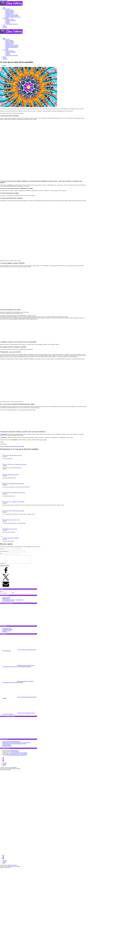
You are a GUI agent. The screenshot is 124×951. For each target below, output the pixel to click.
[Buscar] (13, 593)
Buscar (1, 591)
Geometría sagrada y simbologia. (12, 15)
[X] (6, 580)
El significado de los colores (8, 601)
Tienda (4, 25)
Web (1, 553)
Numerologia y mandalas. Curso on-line (18, 755)
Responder (5, 456)
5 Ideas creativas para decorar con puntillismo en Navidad (14, 743)
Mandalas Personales (9, 19)
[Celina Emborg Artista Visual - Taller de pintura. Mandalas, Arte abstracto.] (11, 5)
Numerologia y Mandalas (10, 20)
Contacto (5, 26)
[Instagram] (3, 759)
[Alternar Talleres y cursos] (22, 39)
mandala (5, 446)
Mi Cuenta (5, 27)
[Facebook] (6, 573)
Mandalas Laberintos (7, 630)
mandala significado (11, 446)
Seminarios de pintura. (10, 12)
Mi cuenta (5, 762)
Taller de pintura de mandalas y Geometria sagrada (13, 599)
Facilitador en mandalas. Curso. (11, 14)
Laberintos (7, 21)
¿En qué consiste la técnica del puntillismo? (11, 741)
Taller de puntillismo (9, 11)
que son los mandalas (20, 446)
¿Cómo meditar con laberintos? (11, 24)
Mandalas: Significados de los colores (13, 17)
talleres (45, 439)
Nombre (2, 548)
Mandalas (5, 65)
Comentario (3, 563)
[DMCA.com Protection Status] (62, 852)
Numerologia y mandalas (8, 629)
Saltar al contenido (4, 0)
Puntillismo (7, 22)
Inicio (4, 7)
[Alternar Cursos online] (22, 49)
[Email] (6, 586)
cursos (41, 439)
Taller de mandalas (9, 10)
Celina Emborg (13, 767)
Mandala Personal (9, 13)
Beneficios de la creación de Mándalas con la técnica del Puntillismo (16, 742)
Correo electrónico (4, 551)
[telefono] (3, 760)
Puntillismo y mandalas (7, 746)
